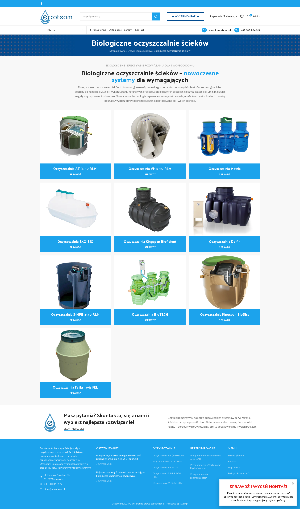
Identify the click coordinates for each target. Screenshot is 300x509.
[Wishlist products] (241, 16)
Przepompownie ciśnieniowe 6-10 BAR (205, 457)
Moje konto (234, 467)
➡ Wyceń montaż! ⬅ (185, 16)
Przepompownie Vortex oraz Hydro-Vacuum (205, 466)
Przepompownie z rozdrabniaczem (199, 476)
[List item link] (65, 484)
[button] (293, 483)
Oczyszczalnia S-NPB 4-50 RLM (167, 475)
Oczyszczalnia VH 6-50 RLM (167, 482)
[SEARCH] (156, 16)
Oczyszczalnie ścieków (140, 50)
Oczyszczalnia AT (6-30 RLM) (168, 455)
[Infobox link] (216, 30)
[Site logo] (56, 16)
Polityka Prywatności (239, 473)
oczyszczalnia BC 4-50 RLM (167, 461)
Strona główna (118, 50)
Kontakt (232, 461)
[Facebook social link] (41, 3)
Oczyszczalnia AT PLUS (165, 467)
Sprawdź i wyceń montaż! (258, 486)
